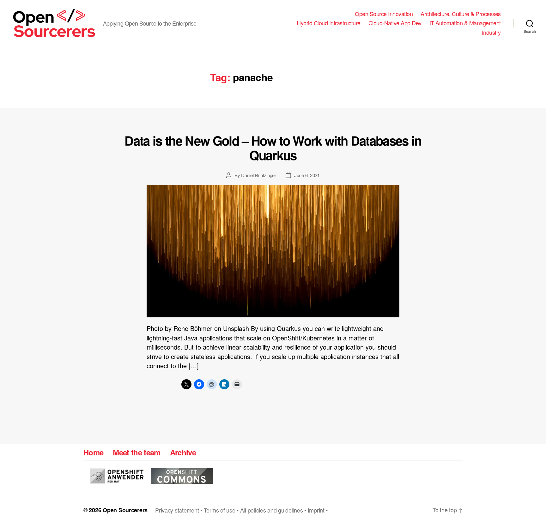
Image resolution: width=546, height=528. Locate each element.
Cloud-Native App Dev (395, 23)
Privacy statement (177, 510)
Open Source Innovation (384, 13)
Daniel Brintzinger (258, 175)
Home (93, 452)
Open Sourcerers (125, 510)
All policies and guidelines (271, 510)
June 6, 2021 (307, 175)
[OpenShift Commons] (182, 476)
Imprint (316, 510)
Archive (183, 452)
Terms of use (219, 510)
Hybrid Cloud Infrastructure (329, 23)
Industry (491, 32)
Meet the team (136, 452)
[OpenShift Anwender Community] (116, 476)
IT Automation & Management (465, 23)
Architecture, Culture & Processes (461, 13)
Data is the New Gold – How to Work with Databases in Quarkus (273, 147)
